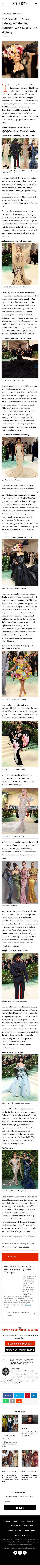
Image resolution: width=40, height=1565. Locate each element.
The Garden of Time (15, 1363)
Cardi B (20, 392)
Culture (13, 14)
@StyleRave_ (24, 1246)
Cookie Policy (30, 1530)
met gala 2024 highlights (27, 1362)
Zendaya (25, 1363)
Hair (28, 1428)
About (15, 1521)
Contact (30, 1521)
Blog (22, 1521)
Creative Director (29, 1359)
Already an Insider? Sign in (20, 1350)
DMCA (17, 1535)
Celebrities (5, 14)
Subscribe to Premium (20, 1343)
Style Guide (6, 1438)
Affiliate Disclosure (15, 1530)
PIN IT (21, 154)
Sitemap (25, 1535)
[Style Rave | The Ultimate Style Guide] (20, 3)
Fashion (19, 14)
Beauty (24, 1428)
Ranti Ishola (16, 1368)
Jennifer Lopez (27, 1360)
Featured (18, 1360)
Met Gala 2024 (14, 1362)
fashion (12, 1360)
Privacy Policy (15, 1526)
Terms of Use (28, 1526)
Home (8, 1521)
